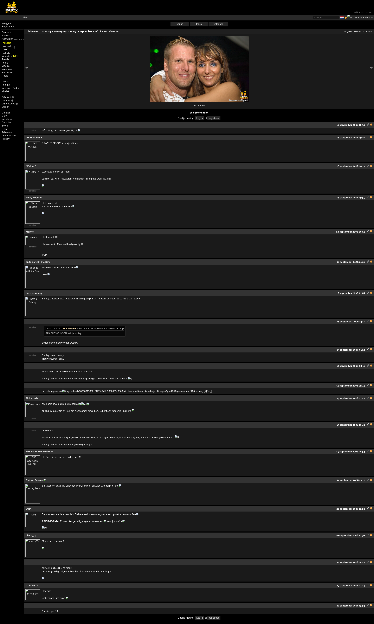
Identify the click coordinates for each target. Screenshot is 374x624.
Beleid (5, 125)
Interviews (7, 69)
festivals (6, 53)
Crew (4, 116)
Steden (5, 107)
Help (4, 129)
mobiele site (359, 12)
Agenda (6, 39)
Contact (6, 112)
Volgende (218, 24)
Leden (5, 81)
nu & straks (7, 46)
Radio (5, 75)
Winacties (10, 56)
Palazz (103, 31)
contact (369, 12)
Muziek (5, 91)
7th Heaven (32, 31)
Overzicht (7, 32)
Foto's (5, 62)
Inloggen (6, 23)
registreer (214, 118)
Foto (25, 17)
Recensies (7, 72)
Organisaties (8, 103)
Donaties (6, 122)
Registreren (8, 26)
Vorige (179, 24)
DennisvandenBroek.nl (362, 31)
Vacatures (7, 119)
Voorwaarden (9, 135)
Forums (6, 85)
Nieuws (6, 35)
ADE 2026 (7, 43)
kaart (5, 49)
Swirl (202, 105)
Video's (5, 66)
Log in (199, 118)
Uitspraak (51, 328)
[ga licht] (345, 18)
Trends (5, 59)
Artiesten (6, 97)
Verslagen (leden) (11, 88)
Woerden (114, 31)
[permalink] (368, 125)
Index (199, 24)
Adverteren (7, 132)
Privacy (5, 139)
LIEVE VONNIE (68, 328)
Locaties (6, 100)
